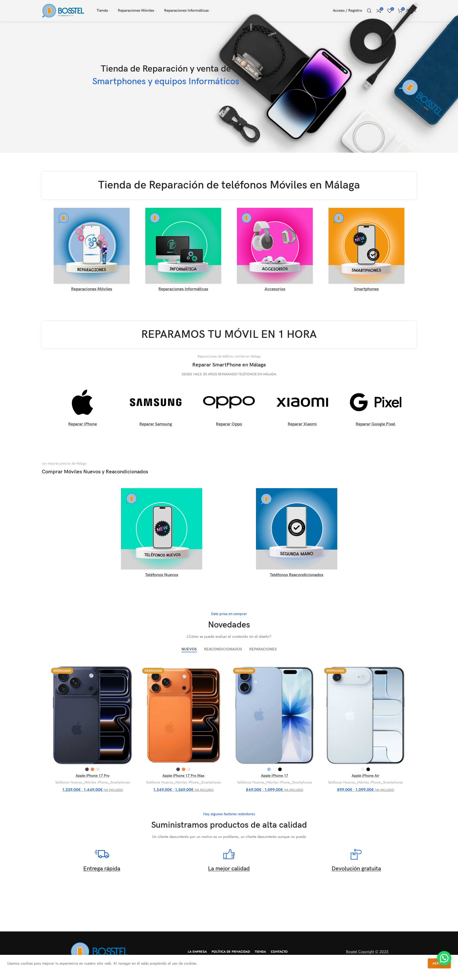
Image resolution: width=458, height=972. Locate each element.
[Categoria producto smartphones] (366, 251)
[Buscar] (369, 11)
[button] (444, 958)
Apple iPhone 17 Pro (92, 775)
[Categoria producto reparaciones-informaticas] (183, 251)
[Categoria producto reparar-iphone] (82, 408)
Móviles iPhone (96, 782)
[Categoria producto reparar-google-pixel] (376, 407)
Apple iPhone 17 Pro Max (183, 775)
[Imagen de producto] (92, 715)
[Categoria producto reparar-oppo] (229, 407)
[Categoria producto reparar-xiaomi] (302, 408)
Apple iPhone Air (365, 775)
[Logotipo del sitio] (63, 10)
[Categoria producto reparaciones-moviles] (91, 251)
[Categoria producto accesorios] (275, 251)
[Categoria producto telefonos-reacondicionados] (296, 534)
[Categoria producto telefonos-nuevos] (161, 534)
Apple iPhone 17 (274, 775)
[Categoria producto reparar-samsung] (156, 407)
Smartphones (120, 782)
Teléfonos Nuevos (68, 782)
